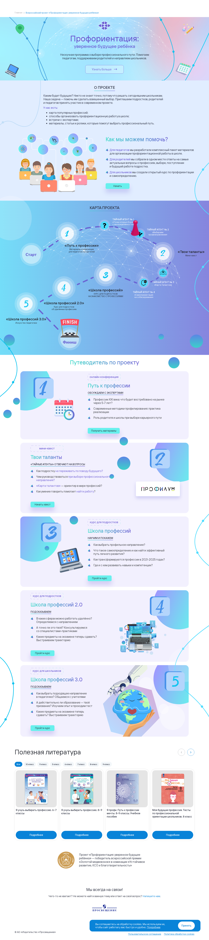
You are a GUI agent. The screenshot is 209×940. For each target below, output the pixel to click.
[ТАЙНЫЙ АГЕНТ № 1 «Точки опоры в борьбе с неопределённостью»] (104, 225)
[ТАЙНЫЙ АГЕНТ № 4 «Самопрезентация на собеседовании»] (143, 282)
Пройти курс (99, 578)
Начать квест (43, 504)
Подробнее (153, 927)
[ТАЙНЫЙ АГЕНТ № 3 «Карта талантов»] (163, 272)
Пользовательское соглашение (144, 934)
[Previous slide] (181, 752)
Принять (186, 925)
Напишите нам (151, 896)
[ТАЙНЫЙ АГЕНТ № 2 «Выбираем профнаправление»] (139, 234)
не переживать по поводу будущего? (79, 471)
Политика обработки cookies (179, 934)
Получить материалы (103, 430)
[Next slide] (190, 752)
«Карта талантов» (48, 485)
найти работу (85, 491)
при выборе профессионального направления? (73, 478)
